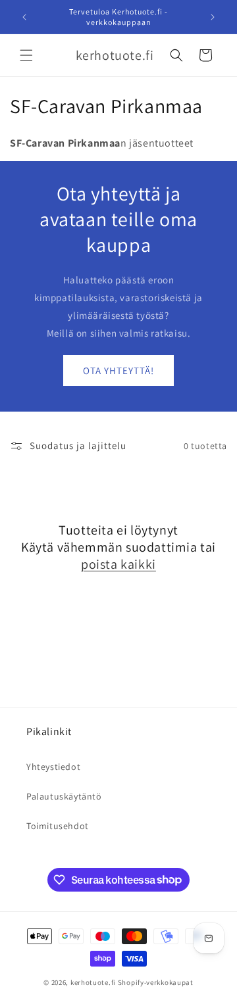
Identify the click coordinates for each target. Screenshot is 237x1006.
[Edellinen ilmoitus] (24, 17)
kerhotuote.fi (93, 982)
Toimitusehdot (57, 826)
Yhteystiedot (53, 767)
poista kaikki (118, 564)
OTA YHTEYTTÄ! (118, 370)
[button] (26, 55)
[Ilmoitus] (212, 17)
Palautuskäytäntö (64, 796)
